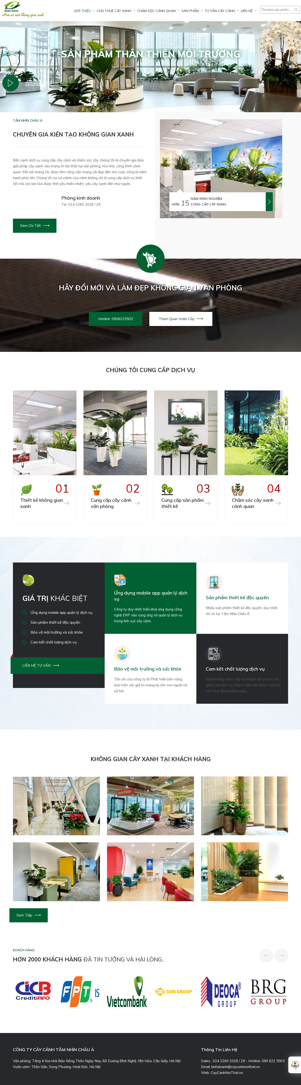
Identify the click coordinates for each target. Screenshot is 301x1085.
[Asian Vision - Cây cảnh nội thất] (10, 83)
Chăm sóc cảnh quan (156, 11)
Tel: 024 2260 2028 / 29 (80, 204)
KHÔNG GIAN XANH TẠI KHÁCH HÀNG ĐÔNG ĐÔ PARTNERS (151, 894)
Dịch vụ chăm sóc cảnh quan (48, 83)
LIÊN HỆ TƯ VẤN (36, 665)
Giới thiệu (82, 11)
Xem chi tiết (30, 225)
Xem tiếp (24, 915)
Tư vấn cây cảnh (220, 11)
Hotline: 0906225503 (115, 319)
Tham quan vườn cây (176, 319)
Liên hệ (247, 11)
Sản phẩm (190, 11)
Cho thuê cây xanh (114, 11)
